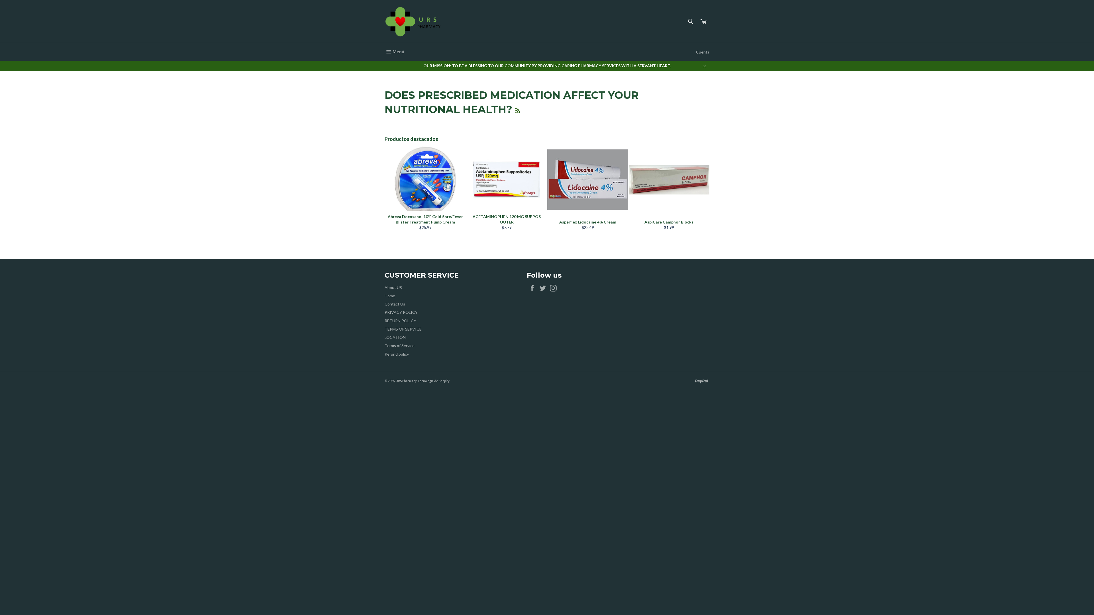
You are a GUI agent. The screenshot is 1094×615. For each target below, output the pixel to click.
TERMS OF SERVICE (403, 329)
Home (390, 295)
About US (393, 287)
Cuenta (702, 52)
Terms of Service (400, 345)
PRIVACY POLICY (401, 312)
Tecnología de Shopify (434, 381)
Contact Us (395, 304)
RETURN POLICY (400, 320)
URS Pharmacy (406, 381)
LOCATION (395, 337)
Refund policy (397, 354)
